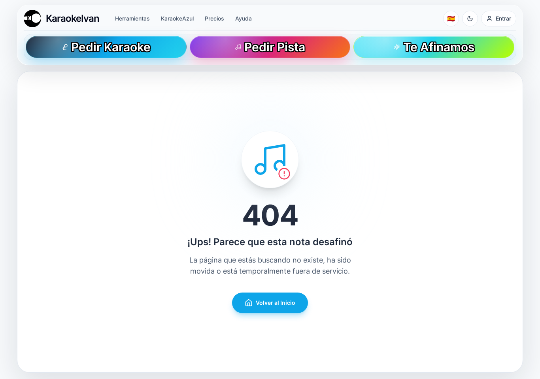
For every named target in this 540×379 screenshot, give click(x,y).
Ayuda (243, 18)
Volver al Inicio (275, 302)
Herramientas (132, 18)
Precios (214, 18)
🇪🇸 (451, 19)
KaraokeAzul (177, 18)
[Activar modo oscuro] (470, 18)
